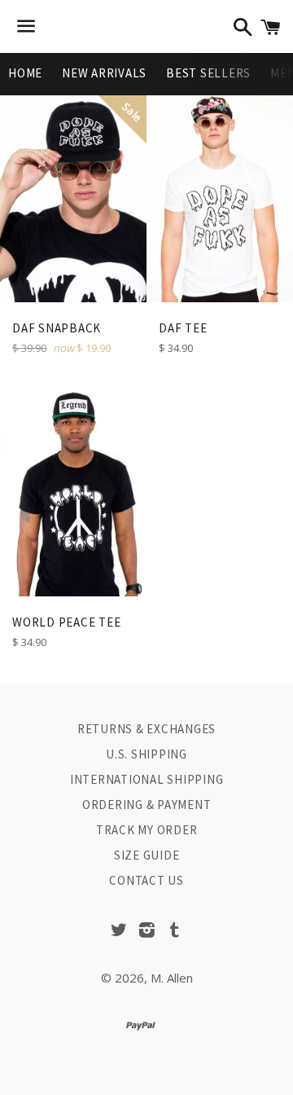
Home (25, 73)
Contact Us (146, 880)
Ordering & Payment (147, 804)
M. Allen (172, 978)
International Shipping (147, 779)
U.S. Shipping (146, 754)
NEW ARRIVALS (104, 73)
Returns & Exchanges (146, 729)
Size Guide (147, 855)
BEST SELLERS (208, 73)
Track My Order (147, 830)
